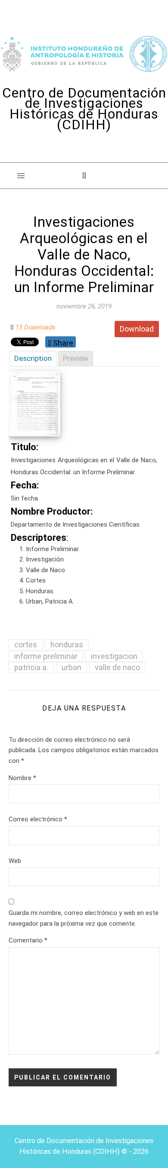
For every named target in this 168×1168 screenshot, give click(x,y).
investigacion (114, 656)
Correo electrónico (38, 819)
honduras (66, 644)
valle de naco (117, 667)
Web (15, 861)
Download (137, 328)
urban (71, 667)
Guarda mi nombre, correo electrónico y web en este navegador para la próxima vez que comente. (84, 918)
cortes (25, 644)
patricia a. (31, 667)
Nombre (22, 778)
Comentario (28, 940)
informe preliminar (46, 656)
